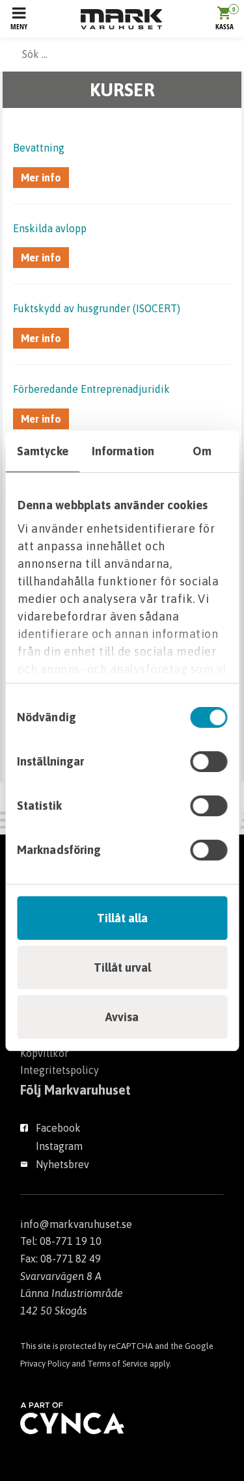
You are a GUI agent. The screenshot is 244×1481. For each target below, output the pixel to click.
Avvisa (122, 1017)
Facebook (58, 1128)
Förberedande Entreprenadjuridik (91, 389)
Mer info (41, 177)
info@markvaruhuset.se (76, 1224)
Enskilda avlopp (50, 228)
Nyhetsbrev (62, 1164)
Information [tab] (123, 451)
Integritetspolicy (59, 1070)
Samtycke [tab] (42, 451)
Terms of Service (117, 1363)
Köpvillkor (44, 1053)
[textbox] (122, 54)
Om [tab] (202, 451)
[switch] (208, 761)
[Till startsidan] (121, 19)
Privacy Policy (45, 1363)
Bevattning (38, 147)
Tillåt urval (122, 967)
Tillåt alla (122, 918)
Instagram (59, 1146)
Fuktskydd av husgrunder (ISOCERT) (96, 308)
